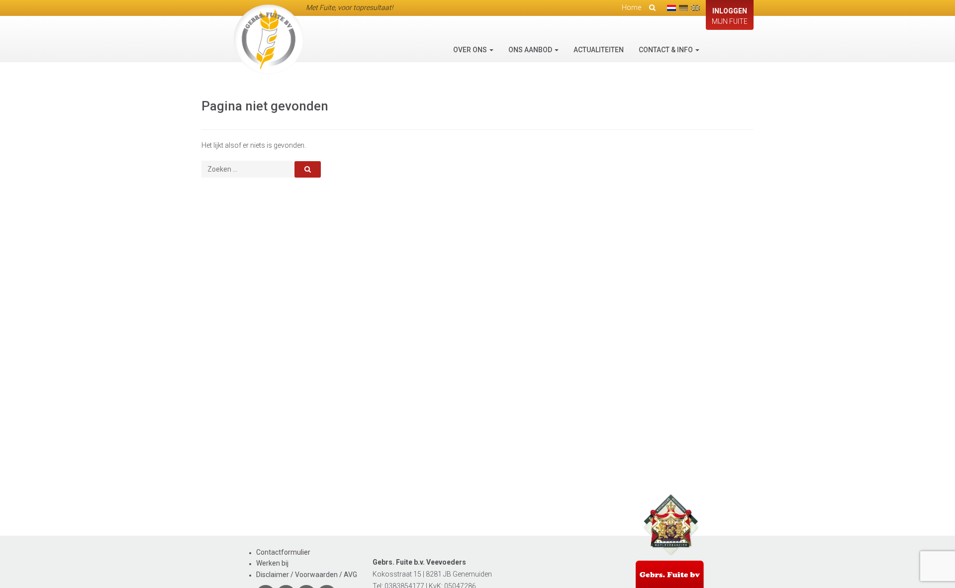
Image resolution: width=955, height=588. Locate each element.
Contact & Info (666, 50)
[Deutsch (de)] (683, 8)
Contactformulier (283, 552)
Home (631, 7)
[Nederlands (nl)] (671, 8)
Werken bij (272, 563)
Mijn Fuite (730, 16)
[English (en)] (695, 8)
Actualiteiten (598, 50)
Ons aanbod (531, 50)
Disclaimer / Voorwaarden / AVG (306, 575)
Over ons (470, 50)
